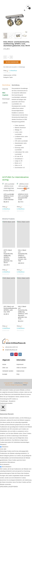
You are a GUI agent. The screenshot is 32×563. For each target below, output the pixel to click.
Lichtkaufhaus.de (18, 383)
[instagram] (20, 354)
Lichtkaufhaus (13, 70)
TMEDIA (25, 384)
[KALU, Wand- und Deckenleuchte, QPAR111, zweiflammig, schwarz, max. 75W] (23, 234)
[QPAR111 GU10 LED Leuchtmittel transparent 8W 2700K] (23, 187)
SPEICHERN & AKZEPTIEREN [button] (9, 486)
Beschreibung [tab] (5, 85)
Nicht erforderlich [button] (4, 464)
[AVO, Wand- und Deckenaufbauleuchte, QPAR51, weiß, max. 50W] (8, 290)
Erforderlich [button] (3, 444)
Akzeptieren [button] (12, 401)
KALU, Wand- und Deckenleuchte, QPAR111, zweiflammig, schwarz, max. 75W (22, 255)
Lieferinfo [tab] (5, 102)
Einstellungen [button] (4, 401)
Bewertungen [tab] (5, 99)
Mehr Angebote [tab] (5, 94)
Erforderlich (5, 446)
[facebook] (12, 354)
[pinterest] (16, 354)
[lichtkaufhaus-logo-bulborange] (14, 338)
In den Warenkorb (12, 62)
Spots (11, 77)
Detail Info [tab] (5, 89)
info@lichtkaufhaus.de (11, 349)
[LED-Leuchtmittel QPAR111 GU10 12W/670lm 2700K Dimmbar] (8, 187)
